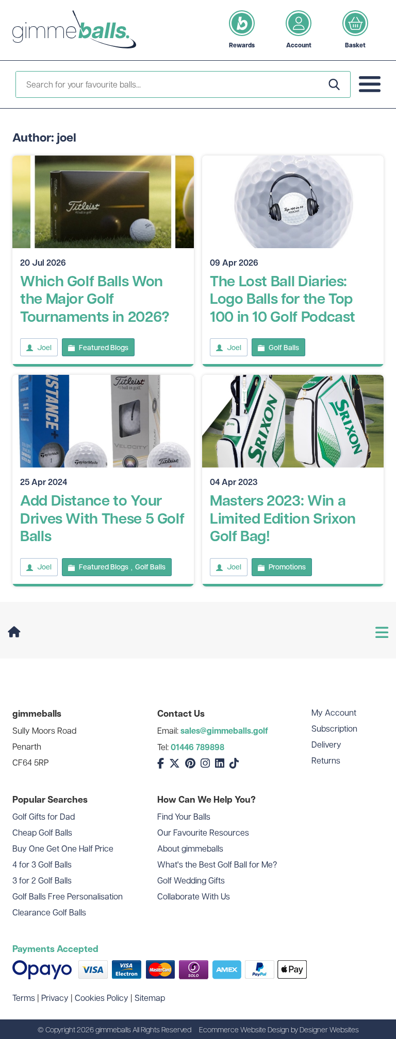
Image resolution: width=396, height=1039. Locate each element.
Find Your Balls (183, 816)
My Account (333, 712)
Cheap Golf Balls (42, 832)
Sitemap (150, 997)
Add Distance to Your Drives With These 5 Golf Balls (102, 518)
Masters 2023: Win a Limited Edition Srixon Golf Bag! (283, 518)
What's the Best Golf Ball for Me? (217, 864)
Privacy (55, 997)
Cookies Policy (101, 997)
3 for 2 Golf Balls (42, 880)
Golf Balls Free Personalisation (67, 896)
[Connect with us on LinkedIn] (219, 763)
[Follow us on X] (174, 763)
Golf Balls (284, 347)
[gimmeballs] (74, 30)
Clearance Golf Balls (49, 912)
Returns (325, 760)
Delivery (326, 744)
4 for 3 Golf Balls (42, 864)
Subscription (334, 728)
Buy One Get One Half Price (62, 848)
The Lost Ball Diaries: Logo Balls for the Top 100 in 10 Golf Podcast (282, 298)
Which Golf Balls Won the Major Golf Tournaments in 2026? (95, 298)
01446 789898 (197, 747)
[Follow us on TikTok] (234, 763)
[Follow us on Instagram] (205, 763)
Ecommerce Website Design (244, 1029)
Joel (44, 347)
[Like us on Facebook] (160, 763)
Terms (23, 997)
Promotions (287, 566)
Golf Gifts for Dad (43, 816)
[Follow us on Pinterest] (190, 763)
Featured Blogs (103, 347)
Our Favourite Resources (203, 832)
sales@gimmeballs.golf (224, 730)
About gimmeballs (190, 848)
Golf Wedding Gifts (191, 880)
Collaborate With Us (193, 896)
